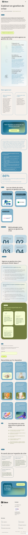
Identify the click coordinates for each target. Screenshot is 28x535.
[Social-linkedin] (1, 505)
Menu (25, 1)
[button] (3, 14)
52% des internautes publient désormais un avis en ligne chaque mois (18, 65)
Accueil (2, 11)
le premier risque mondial (16, 19)
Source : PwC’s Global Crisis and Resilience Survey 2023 (11, 181)
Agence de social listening (8, 11)
